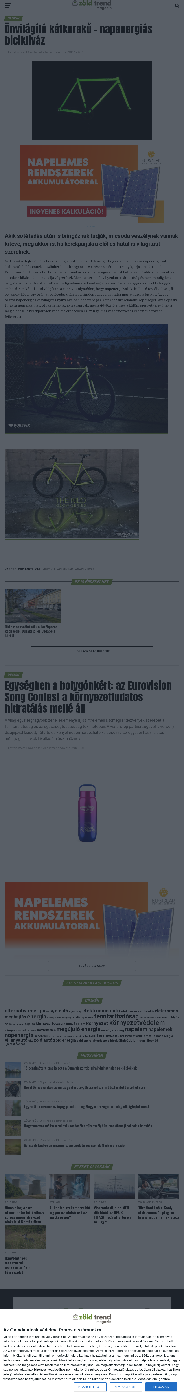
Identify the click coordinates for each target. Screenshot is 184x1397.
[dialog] (92, 1353)
